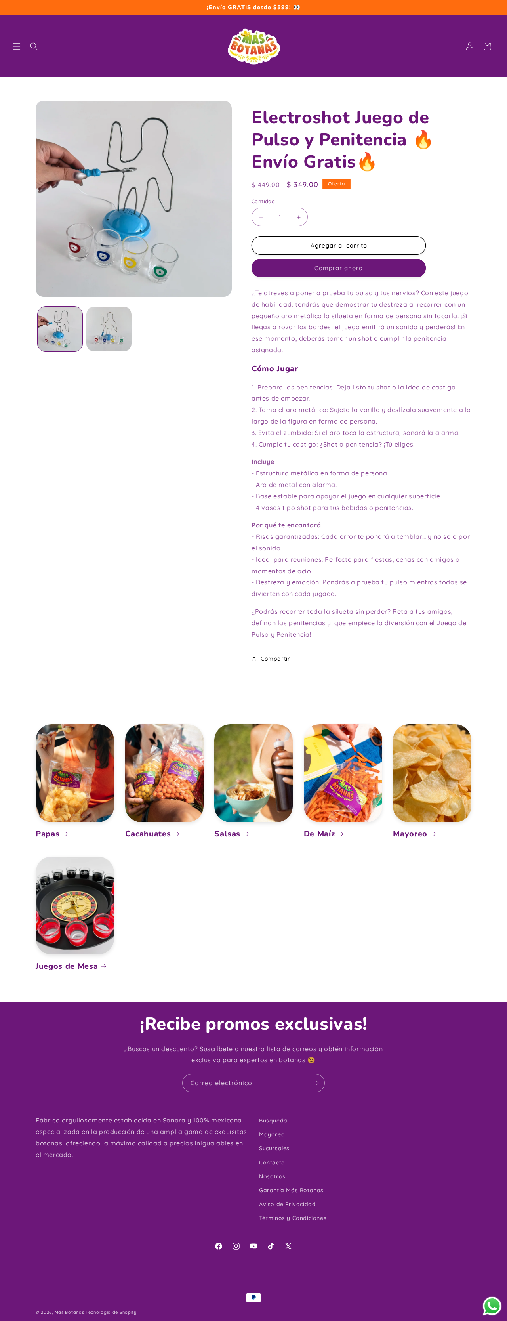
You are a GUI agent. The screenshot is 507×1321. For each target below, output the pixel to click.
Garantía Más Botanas (291, 1190)
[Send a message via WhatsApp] (492, 1306)
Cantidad (263, 201)
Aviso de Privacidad (287, 1204)
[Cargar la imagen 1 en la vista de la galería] (60, 329)
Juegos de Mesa (67, 966)
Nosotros (272, 1176)
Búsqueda (273, 1120)
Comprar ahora (338, 268)
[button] (16, 46)
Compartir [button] (275, 658)
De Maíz (319, 834)
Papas (47, 834)
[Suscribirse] (315, 1083)
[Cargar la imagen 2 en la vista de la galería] (108, 329)
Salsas (227, 834)
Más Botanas (69, 1312)
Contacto (272, 1162)
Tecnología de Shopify (111, 1312)
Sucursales (274, 1148)
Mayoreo (410, 834)
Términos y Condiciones (292, 1218)
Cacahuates (148, 834)
